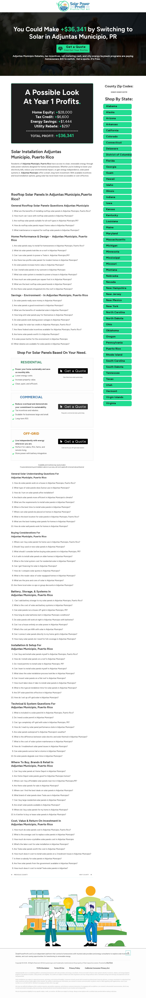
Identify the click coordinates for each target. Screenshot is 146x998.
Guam (109, 172)
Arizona (111, 118)
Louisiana (112, 221)
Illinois (110, 191)
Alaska (110, 112)
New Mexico (114, 300)
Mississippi (113, 257)
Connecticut (114, 142)
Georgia (111, 166)
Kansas (110, 209)
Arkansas (112, 124)
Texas (110, 379)
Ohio (109, 324)
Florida (110, 160)
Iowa (109, 203)
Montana (111, 269)
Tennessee (113, 372)
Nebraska (112, 275)
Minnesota (112, 251)
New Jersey (113, 294)
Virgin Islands (114, 397)
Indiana (110, 197)
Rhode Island (114, 354)
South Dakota (114, 366)
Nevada (111, 282)
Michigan (111, 245)
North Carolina (115, 312)
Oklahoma (112, 330)
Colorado (112, 136)
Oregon (111, 336)
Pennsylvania (114, 342)
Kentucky (112, 215)
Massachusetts (115, 239)
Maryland (112, 233)
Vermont (111, 391)
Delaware (112, 148)
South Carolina (115, 360)
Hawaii (110, 178)
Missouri (111, 263)
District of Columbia (119, 154)
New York (112, 306)
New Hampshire (116, 288)
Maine (110, 227)
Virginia (111, 403)
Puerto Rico (113, 348)
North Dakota (114, 318)
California (112, 130)
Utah (109, 385)
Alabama (111, 106)
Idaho (109, 185)
